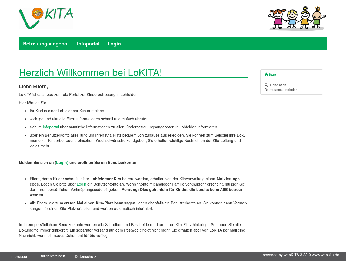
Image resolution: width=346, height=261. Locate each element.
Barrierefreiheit (52, 256)
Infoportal (88, 43)
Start (272, 74)
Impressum (19, 256)
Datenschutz (85, 256)
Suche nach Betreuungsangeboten (281, 87)
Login (114, 43)
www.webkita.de (325, 254)
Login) (62, 162)
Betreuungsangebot (46, 43)
